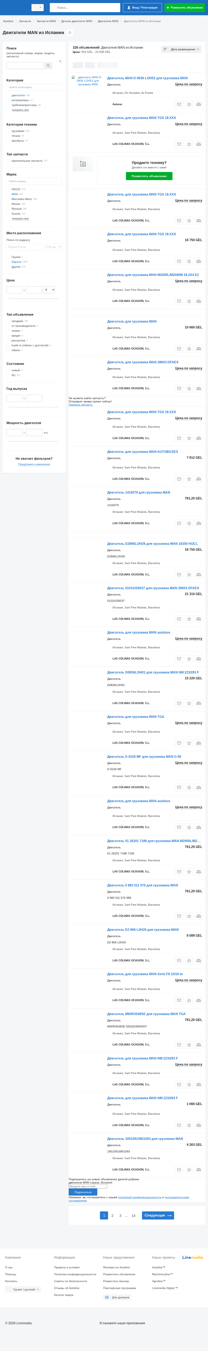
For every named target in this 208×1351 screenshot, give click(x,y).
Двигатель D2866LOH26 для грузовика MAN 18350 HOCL (152, 543)
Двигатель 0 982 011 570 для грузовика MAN (142, 885)
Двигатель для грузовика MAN (132, 321)
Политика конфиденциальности (75, 1274)
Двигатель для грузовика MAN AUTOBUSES (142, 451)
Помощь (10, 1274)
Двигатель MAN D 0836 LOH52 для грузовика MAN (147, 78)
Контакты (11, 1281)
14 (133, 1216)
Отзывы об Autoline (66, 1288)
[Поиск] (53, 7)
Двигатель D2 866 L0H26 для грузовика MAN (143, 929)
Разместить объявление (149, 176)
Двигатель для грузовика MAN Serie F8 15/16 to (145, 974)
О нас (9, 1267)
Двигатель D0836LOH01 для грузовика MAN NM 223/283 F (153, 672)
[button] (189, 104)
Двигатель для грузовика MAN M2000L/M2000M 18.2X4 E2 (153, 275)
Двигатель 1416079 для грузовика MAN (138, 492)
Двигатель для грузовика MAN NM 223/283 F (142, 1058)
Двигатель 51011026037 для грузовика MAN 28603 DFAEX (153, 588)
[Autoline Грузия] (15, 7)
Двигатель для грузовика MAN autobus (138, 632)
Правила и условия (67, 1267)
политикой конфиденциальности (139, 1197)
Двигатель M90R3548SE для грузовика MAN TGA (146, 1014)
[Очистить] (60, 61)
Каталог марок (63, 1294)
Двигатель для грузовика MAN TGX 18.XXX (141, 118)
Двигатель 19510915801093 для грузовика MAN (145, 1138)
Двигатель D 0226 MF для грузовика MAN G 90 (144, 756)
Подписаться (83, 1192)
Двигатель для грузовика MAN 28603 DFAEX (143, 362)
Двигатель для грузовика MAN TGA (135, 716)
